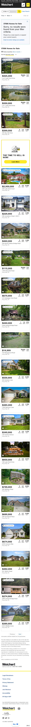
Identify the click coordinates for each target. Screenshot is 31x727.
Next (20, 634)
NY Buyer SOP (6, 696)
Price (2, 15)
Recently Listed (10, 54)
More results (17, 52)
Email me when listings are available (13, 40)
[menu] (28, 5)
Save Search (25, 11)
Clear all (25, 15)
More (8, 15)
